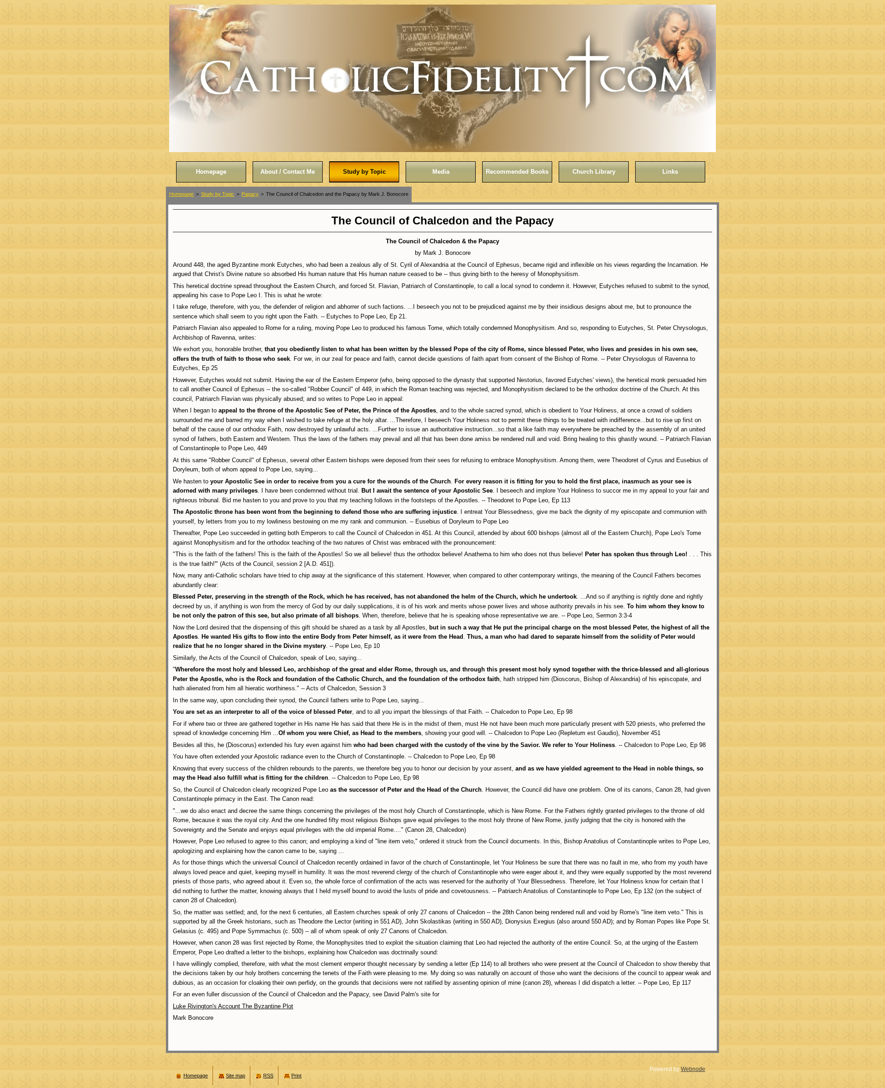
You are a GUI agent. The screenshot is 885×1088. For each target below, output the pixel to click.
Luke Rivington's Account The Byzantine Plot (233, 1006)
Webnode (693, 1069)
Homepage (181, 194)
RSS (268, 1075)
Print (296, 1075)
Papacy (250, 194)
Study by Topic (217, 194)
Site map (235, 1075)
